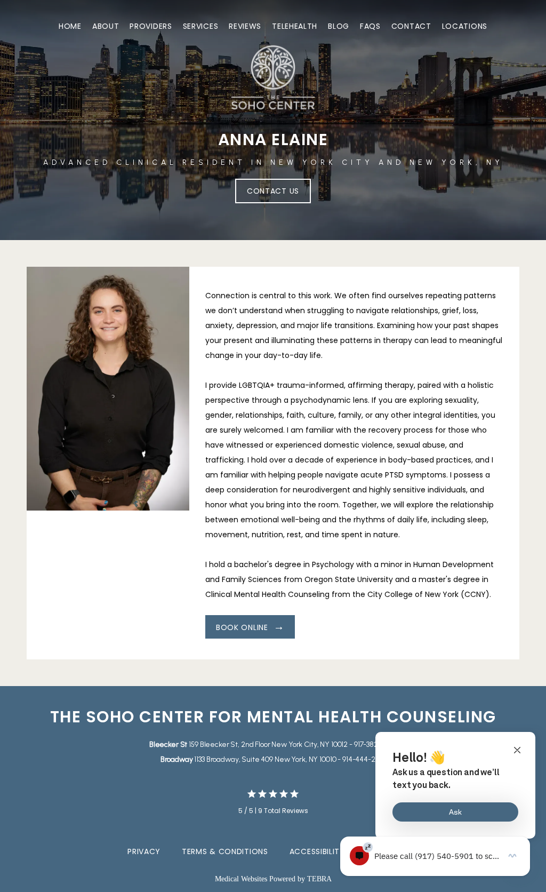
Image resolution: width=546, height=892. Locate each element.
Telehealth (294, 26)
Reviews (245, 26)
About (105, 26)
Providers (151, 26)
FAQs (370, 26)
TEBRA (319, 879)
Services (201, 26)
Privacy (143, 851)
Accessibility (317, 851)
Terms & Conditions (225, 851)
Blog (338, 26)
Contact (411, 26)
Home (70, 26)
